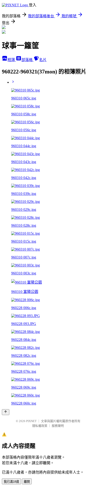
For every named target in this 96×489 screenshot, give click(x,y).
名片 (43, 60)
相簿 (11, 60)
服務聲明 (58, 425)
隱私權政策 (39, 425)
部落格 (27, 60)
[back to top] (5, 412)
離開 (27, 481)
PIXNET (31, 421)
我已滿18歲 (11, 481)
